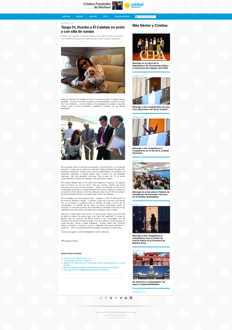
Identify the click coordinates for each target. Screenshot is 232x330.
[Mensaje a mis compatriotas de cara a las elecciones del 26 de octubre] (151, 104)
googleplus (106, 297)
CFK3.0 (105, 16)
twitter (121, 297)
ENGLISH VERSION (122, 16)
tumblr (116, 297)
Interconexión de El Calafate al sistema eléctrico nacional (85, 270)
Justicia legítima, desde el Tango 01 (77, 260)
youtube (125, 297)
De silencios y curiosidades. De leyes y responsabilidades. (148, 283)
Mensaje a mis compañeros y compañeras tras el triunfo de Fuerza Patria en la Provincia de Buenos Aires (148, 239)
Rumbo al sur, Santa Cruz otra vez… (78, 258)
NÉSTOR (79, 16)
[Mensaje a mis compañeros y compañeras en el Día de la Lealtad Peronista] (151, 145)
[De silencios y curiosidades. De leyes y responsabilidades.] (151, 279)
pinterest (111, 297)
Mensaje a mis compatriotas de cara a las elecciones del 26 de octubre (151, 108)
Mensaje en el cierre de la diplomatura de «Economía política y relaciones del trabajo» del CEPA (150, 65)
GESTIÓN (93, 16)
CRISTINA (66, 16)
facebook (101, 297)
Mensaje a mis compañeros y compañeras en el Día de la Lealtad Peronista (150, 150)
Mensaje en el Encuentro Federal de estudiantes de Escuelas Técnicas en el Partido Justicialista (150, 194)
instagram (130, 297)
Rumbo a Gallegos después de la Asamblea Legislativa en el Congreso (91, 267)
